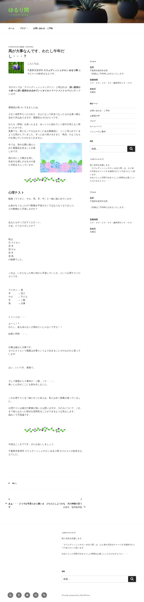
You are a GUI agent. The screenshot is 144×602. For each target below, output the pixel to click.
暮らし (14, 483)
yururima (29, 47)
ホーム (11, 28)
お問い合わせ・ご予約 (43, 28)
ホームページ (96, 126)
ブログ (23, 28)
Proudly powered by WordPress (76, 595)
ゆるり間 (21, 10)
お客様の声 (95, 116)
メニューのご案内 (98, 131)
